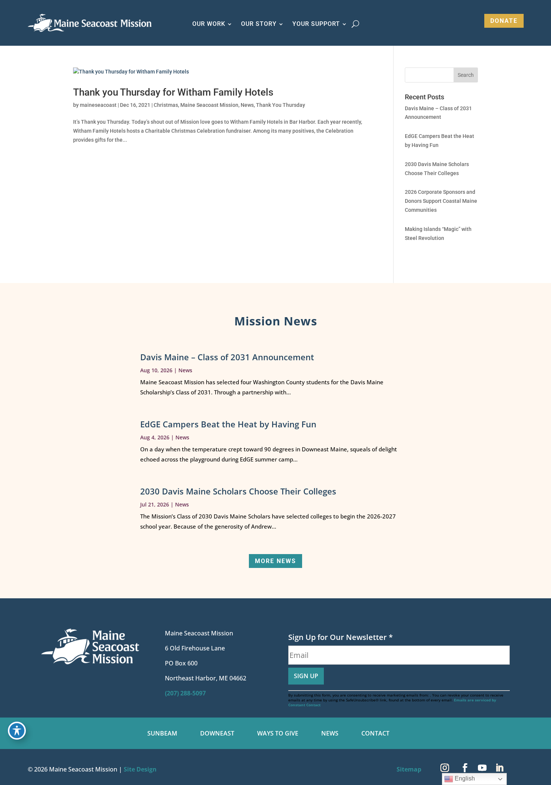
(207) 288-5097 (185, 693)
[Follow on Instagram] (445, 767)
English (464, 778)
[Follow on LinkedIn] (499, 767)
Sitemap (409, 769)
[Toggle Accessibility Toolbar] (17, 731)
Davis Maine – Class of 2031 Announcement (227, 357)
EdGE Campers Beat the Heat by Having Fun (228, 424)
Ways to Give (277, 734)
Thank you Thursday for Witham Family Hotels (173, 92)
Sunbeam (162, 734)
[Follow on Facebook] (465, 767)
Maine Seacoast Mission (209, 105)
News (247, 105)
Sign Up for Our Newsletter (340, 637)
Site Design (140, 769)
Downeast (217, 734)
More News (275, 561)
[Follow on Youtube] (482, 767)
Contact (375, 734)
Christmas (166, 105)
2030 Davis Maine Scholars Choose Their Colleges (238, 491)
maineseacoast (98, 105)
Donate (504, 20)
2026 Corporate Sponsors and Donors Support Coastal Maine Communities (441, 201)
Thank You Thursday (280, 105)
